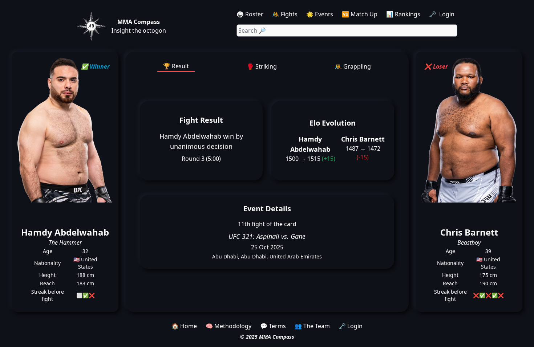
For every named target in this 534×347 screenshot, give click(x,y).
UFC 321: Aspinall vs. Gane (267, 236)
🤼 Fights (285, 14)
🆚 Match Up (359, 14)
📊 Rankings (403, 14)
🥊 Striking (262, 66)
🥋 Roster (249, 14)
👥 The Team (312, 326)
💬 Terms (273, 326)
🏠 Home (184, 326)
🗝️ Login (442, 14)
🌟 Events (319, 14)
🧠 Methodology (228, 326)
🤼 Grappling (353, 66)
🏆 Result (176, 66)
